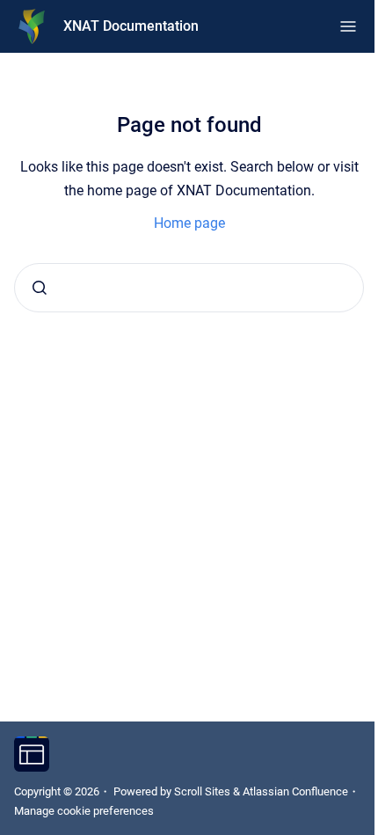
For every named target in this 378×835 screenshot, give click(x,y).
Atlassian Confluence (295, 791)
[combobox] (189, 287)
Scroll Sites (202, 791)
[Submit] (39, 288)
